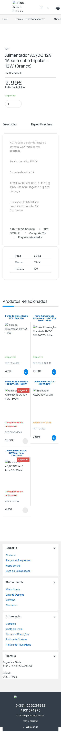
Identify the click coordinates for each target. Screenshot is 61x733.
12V (6, 49)
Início (5, 19)
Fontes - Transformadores (30, 19)
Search (42, 7)
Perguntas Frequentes (18, 560)
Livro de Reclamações (18, 570)
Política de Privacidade (18, 644)
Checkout (11, 605)
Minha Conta (12, 589)
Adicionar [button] (23, 372)
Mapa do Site (13, 565)
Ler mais (25, 441)
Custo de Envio (14, 628)
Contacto (11, 555)
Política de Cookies (16, 639)
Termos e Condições (17, 634)
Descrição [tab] (10, 124)
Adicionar (32, 726)
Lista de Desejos (15, 594)
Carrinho (10, 599)
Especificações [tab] (41, 124)
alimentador (35, 237)
